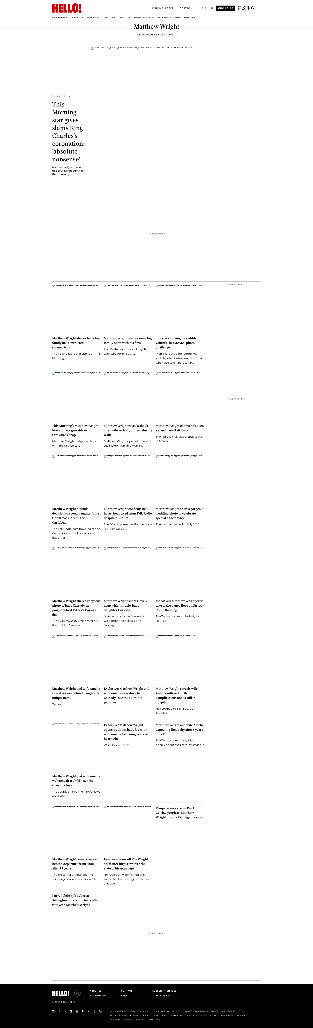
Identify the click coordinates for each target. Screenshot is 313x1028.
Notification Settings (124, 1015)
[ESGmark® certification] (75, 993)
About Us (96, 991)
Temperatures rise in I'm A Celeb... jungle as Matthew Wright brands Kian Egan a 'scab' (179, 812)
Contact (126, 991)
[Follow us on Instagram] (53, 1011)
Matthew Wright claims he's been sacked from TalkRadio (180, 428)
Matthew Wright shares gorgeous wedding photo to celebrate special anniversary (180, 513)
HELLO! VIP (190, 17)
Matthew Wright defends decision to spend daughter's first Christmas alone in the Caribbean (76, 515)
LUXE (177, 17)
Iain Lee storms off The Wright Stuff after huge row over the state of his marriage (126, 864)
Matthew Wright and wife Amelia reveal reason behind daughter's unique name (76, 693)
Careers (115, 1019)
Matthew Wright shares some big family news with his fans (128, 340)
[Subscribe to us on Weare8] (94, 1011)
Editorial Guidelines (183, 1015)
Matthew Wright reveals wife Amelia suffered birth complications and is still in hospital (177, 695)
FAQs (124, 995)
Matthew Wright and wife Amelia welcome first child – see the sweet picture (76, 780)
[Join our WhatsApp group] (100, 1011)
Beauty (123, 17)
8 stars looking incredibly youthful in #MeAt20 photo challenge (176, 343)
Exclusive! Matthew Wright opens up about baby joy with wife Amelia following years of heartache (126, 732)
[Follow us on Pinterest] (88, 1011)
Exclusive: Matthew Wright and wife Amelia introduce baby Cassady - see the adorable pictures (126, 695)
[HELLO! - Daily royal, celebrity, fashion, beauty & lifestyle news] (246, 8)
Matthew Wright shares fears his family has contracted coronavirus (75, 343)
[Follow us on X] (65, 1011)
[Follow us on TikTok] (71, 1011)
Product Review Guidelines (142, 1019)
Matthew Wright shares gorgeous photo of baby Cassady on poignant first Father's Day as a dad (76, 608)
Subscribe (225, 8)
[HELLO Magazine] (67, 8)
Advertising (98, 995)
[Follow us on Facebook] (59, 1011)
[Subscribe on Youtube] (77, 1011)
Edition (186, 8)
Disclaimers (117, 1011)
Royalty (76, 17)
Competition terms (154, 1015)
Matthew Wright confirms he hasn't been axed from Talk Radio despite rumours (128, 513)
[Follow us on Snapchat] (83, 1011)
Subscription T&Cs (163, 991)
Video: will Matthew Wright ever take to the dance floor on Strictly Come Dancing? (180, 605)
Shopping (163, 17)
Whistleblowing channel (202, 1011)
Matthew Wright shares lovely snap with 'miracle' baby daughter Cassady (125, 605)
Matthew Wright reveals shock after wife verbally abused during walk (128, 430)
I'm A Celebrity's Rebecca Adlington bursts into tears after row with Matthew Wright (75, 900)
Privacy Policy (232, 1011)
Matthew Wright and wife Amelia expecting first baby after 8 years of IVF (180, 729)
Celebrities (58, 17)
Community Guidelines (166, 1011)
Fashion (92, 17)
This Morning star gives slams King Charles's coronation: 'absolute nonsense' (68, 131)
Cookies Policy (139, 1011)
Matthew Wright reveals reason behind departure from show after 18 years (75, 864)
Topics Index (160, 995)
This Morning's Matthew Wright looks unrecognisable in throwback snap (75, 430)
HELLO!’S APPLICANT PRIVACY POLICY (223, 1015)
